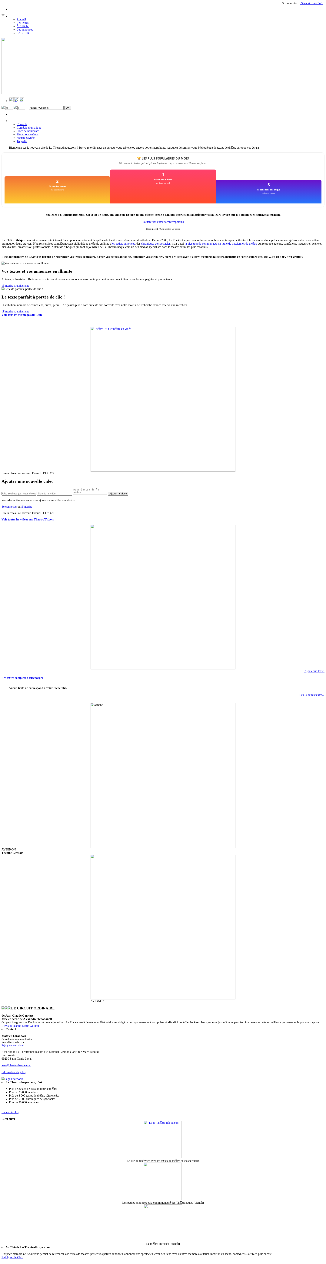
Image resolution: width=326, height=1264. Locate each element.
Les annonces (25, 29)
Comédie (22, 124)
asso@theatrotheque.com (16, 1065)
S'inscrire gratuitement (15, 285)
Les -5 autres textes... (311, 694)
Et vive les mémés (163, 179)
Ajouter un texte (314, 671)
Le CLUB (23, 33)
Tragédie (22, 141)
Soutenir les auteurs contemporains (163, 221)
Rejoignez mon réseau (13, 1045)
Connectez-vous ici (170, 228)
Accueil (21, 19)
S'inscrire (26, 506)
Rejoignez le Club (12, 1257)
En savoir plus (10, 1112)
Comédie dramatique (29, 127)
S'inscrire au (311, 3)
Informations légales (13, 1072)
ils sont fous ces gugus (268, 189)
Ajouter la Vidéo (118, 493)
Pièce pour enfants (27, 134)
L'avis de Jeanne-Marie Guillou (20, 1025)
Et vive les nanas (57, 186)
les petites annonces (123, 243)
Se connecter (9, 506)
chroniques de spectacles (155, 243)
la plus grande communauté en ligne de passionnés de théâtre (221, 243)
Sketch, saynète (26, 137)
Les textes (22, 22)
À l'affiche (23, 26)
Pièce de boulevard (28, 131)
